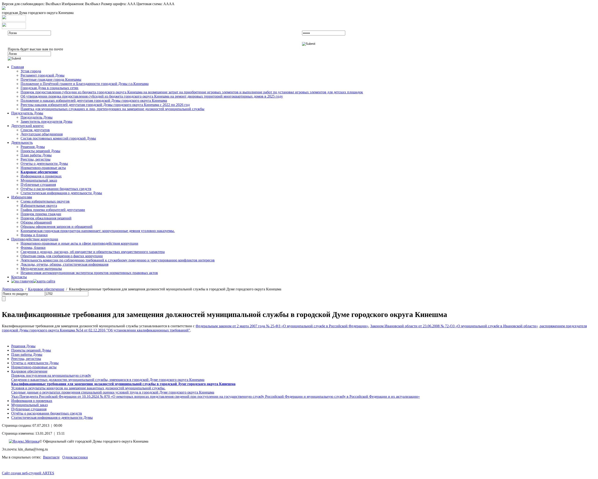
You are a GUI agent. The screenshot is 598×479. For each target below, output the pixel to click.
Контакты (19, 277)
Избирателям (21, 197)
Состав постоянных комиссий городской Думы (58, 138)
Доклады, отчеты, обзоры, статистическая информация (64, 264)
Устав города (31, 71)
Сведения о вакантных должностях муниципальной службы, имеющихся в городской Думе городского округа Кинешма (107, 380)
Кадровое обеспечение (46, 289)
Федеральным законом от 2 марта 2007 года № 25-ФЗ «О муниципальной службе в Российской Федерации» (282, 326)
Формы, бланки (33, 248)
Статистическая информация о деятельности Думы (61, 193)
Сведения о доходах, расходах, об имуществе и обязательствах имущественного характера (93, 252)
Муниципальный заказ (39, 180)
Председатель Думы (27, 113)
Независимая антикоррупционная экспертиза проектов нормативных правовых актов (89, 273)
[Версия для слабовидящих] (4, 9)
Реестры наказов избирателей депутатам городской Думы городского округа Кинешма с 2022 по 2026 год (105, 105)
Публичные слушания (38, 185)
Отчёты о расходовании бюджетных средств (56, 189)
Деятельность (22, 142)
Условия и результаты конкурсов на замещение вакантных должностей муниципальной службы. (88, 388)
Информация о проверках (41, 176)
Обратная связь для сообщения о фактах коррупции (62, 256)
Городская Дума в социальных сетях (49, 88)
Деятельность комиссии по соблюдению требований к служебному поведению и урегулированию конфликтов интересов (118, 260)
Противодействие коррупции (34, 239)
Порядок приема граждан (41, 214)
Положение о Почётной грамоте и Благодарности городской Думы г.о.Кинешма (85, 84)
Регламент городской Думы (42, 75)
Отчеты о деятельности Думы (44, 164)
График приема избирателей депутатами (53, 210)
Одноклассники (75, 457)
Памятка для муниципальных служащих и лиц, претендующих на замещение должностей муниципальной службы (112, 109)
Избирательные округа (39, 206)
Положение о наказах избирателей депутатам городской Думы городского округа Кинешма (94, 100)
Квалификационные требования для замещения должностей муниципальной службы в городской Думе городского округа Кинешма (123, 384)
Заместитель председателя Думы (46, 121)
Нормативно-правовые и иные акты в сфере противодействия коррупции (79, 243)
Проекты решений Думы (40, 151)
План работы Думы (36, 155)
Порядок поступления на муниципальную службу (51, 375)
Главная (17, 67)
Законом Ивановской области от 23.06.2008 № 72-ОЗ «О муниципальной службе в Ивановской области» (454, 326)
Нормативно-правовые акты (43, 168)
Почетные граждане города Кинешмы (51, 79)
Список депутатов (35, 130)
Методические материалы (41, 269)
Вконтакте (51, 457)
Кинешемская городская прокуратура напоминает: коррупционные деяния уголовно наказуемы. (98, 231)
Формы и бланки (34, 235)
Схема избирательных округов (45, 201)
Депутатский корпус (27, 126)
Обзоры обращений (36, 222)
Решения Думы (33, 147)
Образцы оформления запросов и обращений (57, 227)
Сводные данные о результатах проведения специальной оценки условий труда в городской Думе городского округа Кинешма (112, 392)
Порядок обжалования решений (46, 218)
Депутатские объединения (42, 134)
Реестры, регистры (35, 159)
